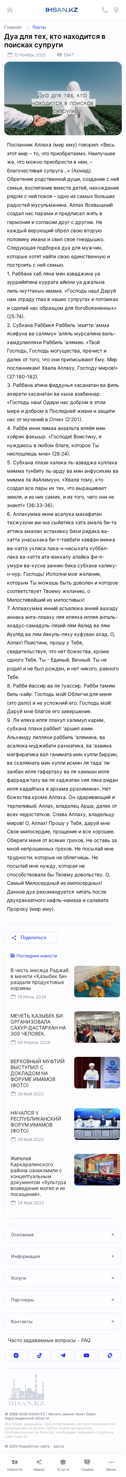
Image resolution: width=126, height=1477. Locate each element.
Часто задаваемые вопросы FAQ (49, 1340)
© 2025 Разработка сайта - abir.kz (34, 1446)
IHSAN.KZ (62, 9)
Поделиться (33, 937)
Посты (39, 27)
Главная (12, 27)
